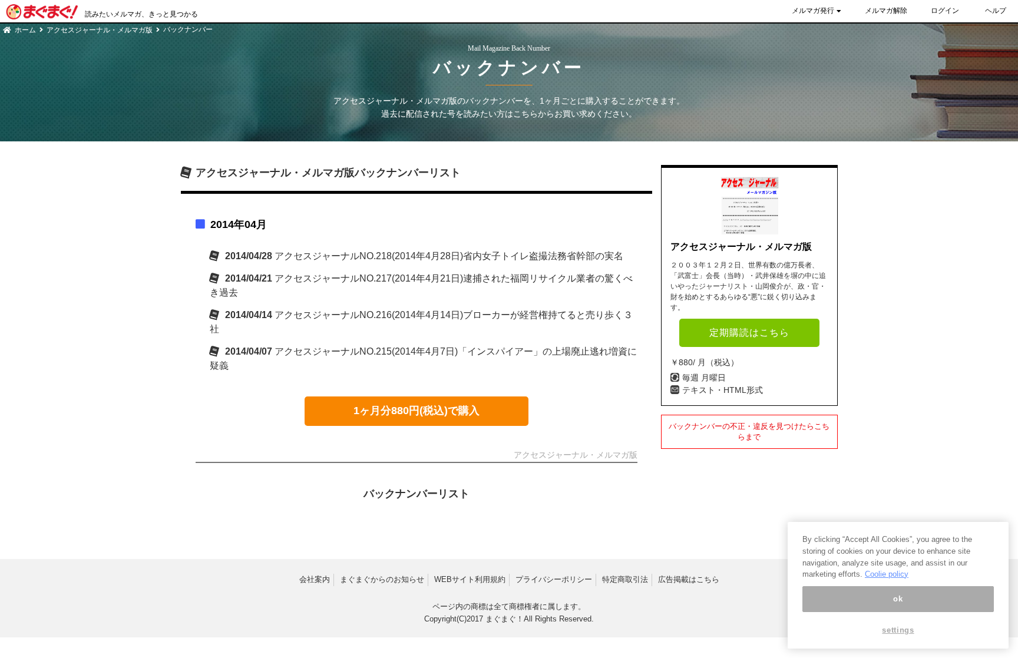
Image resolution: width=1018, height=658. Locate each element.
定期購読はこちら (749, 333)
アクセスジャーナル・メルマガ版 (100, 30)
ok (898, 598)
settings (898, 630)
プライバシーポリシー (553, 579)
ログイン (945, 10)
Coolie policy (886, 574)
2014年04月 (238, 224)
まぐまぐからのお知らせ (382, 579)
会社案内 (314, 579)
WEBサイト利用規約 (469, 579)
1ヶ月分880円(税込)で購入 (416, 410)
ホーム (25, 30)
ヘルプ (995, 10)
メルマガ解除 (886, 10)
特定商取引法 (625, 579)
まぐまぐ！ (504, 618)
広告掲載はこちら (688, 579)
